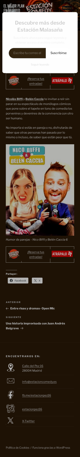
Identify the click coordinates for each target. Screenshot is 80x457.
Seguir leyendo (40, 64)
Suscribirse (58, 53)
